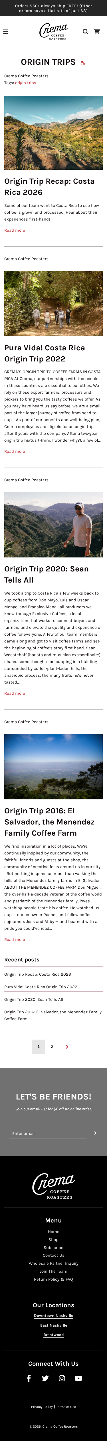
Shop (53, 1239)
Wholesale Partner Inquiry (53, 1263)
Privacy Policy (42, 1407)
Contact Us (53, 1255)
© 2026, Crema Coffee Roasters (54, 1426)
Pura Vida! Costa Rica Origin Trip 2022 (40, 986)
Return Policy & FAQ (53, 1279)
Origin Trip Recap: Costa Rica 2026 (37, 974)
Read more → (17, 230)
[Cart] (97, 32)
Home (53, 1231)
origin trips (25, 82)
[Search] (85, 32)
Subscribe (53, 1247)
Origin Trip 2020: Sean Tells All (33, 999)
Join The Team (53, 1271)
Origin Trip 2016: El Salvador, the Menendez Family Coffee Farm (49, 822)
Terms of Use (66, 1407)
